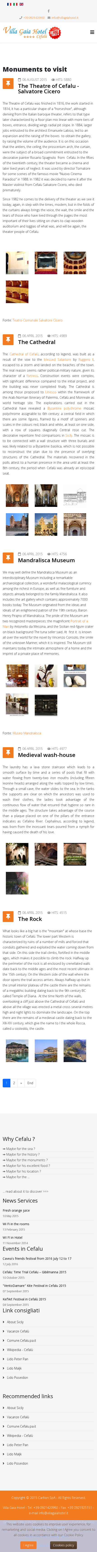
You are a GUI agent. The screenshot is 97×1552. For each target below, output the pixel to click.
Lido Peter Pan (17, 1359)
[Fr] (9, 4)
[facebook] (49, 11)
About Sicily (14, 1322)
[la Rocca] (17, 1050)
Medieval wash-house (46, 754)
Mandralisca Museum (46, 560)
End (30, 1083)
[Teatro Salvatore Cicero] (17, 263)
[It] (15, 4)
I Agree (28, 1545)
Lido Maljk (14, 1368)
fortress (32, 376)
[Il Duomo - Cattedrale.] (17, 495)
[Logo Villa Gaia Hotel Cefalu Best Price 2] (32, 32)
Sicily (68, 435)
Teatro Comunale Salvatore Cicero (37, 320)
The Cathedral (36, 342)
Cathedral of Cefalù (24, 354)
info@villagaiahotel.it (65, 18)
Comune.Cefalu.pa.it (21, 1340)
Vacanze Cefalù (17, 1331)
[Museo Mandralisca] (17, 676)
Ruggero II (86, 359)
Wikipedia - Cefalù (19, 1350)
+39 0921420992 (34, 18)
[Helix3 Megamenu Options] (92, 32)
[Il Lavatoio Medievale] (17, 854)
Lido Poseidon (17, 1377)
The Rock (30, 918)
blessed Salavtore (57, 359)
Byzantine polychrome (64, 408)
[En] (21, 4)
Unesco (50, 392)
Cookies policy (63, 1545)
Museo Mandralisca (27, 733)
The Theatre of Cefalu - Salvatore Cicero (48, 88)
